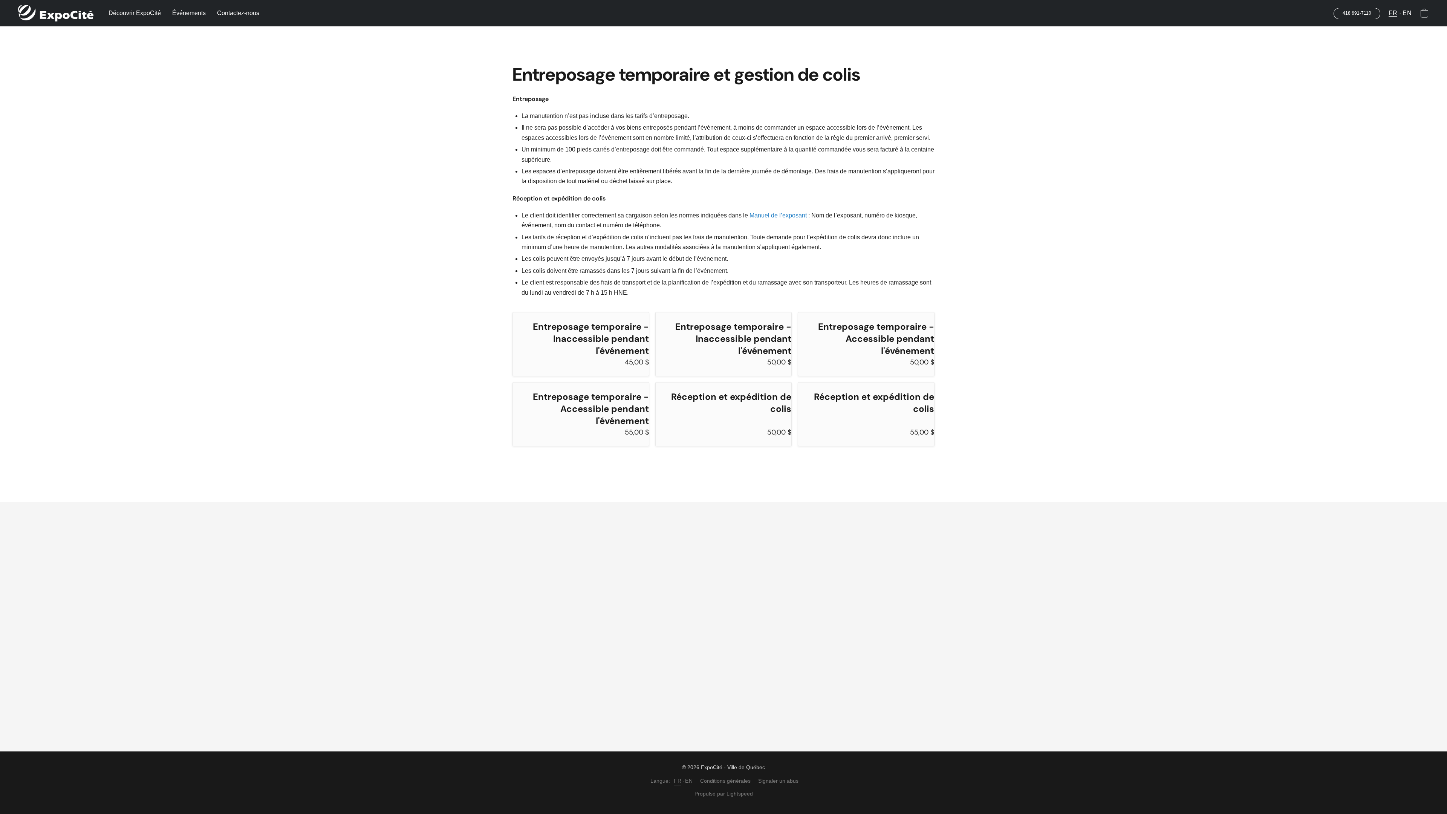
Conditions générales (725, 781)
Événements (189, 13)
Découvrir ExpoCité (135, 13)
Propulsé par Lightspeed (723, 794)
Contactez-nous (238, 13)
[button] (55, 13)
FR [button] (1393, 13)
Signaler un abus (778, 781)
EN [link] (689, 781)
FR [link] (677, 781)
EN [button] (1407, 13)
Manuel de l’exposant (778, 215)
